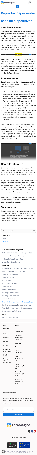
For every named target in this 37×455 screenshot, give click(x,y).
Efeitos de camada (9, 290)
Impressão (14, 437)
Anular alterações (8, 299)
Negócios (6, 355)
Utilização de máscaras (10, 293)
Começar (6, 338)
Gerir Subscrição (17, 358)
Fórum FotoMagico (17, 366)
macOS (5, 239)
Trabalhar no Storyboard (11, 274)
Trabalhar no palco (9, 277)
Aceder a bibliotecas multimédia (14, 271)
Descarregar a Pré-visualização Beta (19, 337)
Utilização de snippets (10, 283)
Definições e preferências (11, 311)
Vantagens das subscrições (7, 360)
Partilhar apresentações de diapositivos (16, 305)
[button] (17, 6)
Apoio (4, 314)
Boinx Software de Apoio (18, 373)
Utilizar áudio (7, 280)
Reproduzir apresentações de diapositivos (17, 302)
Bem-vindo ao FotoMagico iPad (13, 250)
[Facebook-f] (32, 431)
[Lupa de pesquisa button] (34, 231)
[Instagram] (29, 431)
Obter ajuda (18, 343)
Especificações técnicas (7, 350)
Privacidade (22, 437)
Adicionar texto (7, 287)
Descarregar (19, 331)
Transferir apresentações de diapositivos (17, 308)
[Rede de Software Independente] (12, 445)
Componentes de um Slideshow (13, 256)
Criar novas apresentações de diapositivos (17, 268)
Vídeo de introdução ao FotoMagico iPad (17, 253)
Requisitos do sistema (10, 317)
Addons (5, 345)
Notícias (5, 341)
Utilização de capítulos (10, 296)
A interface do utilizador (11, 262)
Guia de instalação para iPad (12, 259)
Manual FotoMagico (18, 351)
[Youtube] (35, 431)
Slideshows (6, 334)
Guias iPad (5, 265)
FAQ (16, 347)
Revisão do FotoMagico (18, 381)
